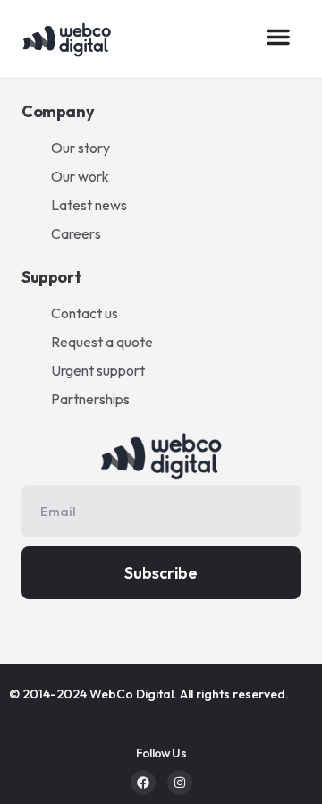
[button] (278, 36)
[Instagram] (179, 782)
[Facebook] (143, 782)
